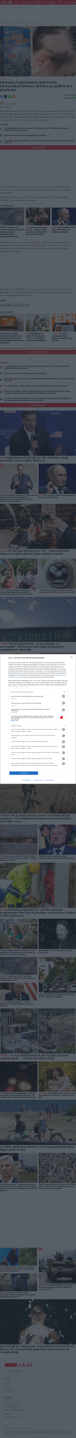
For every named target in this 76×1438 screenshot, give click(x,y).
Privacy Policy (49, 780)
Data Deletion (27, 780)
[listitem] (38, 692)
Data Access (38, 780)
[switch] (62, 696)
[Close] (72, 658)
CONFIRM (23, 773)
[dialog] (38, 719)
